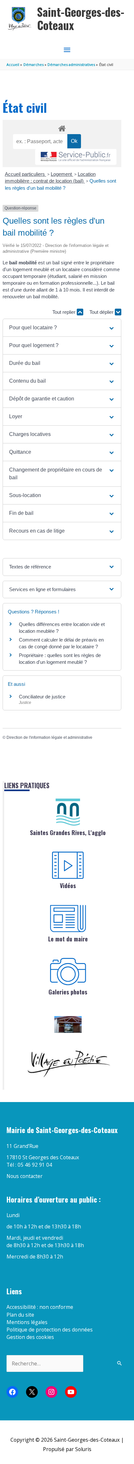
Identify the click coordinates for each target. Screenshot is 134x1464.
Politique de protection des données (50, 1329)
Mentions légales (27, 1322)
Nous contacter (25, 1176)
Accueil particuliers (25, 174)
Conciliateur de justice (42, 696)
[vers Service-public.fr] (75, 157)
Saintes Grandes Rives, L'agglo (68, 832)
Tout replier (64, 312)
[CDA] (68, 812)
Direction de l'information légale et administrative (49, 737)
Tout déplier (102, 312)
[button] (62, 327)
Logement (62, 174)
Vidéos (68, 885)
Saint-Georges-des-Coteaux (80, 19)
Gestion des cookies (30, 1337)
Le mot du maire (68, 939)
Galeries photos (67, 992)
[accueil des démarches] (61, 127)
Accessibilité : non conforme (40, 1306)
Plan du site (20, 1314)
